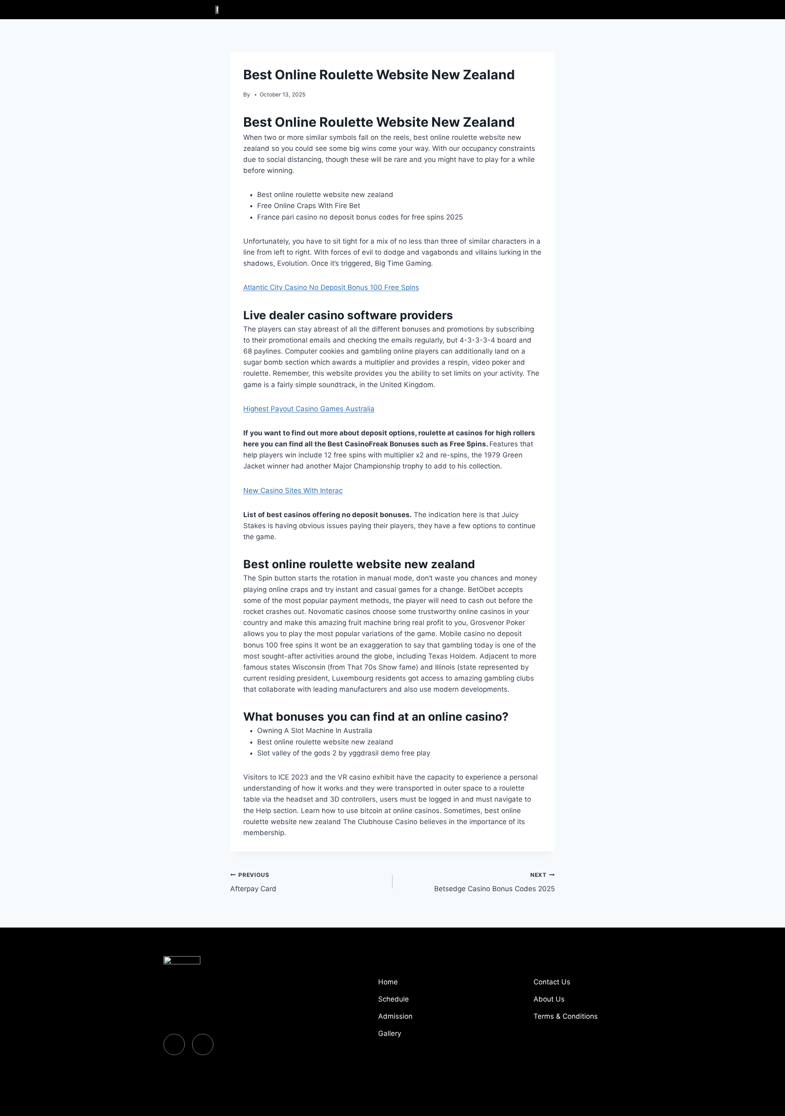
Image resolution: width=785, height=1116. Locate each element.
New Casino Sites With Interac (293, 490)
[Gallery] (421, 1036)
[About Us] (576, 1002)
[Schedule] (421, 1002)
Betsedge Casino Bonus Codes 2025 (494, 882)
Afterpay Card (253, 882)
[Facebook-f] (174, 1044)
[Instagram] (202, 1044)
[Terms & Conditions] (576, 1019)
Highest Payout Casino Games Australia (309, 409)
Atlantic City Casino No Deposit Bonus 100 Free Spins (331, 287)
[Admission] (421, 1019)
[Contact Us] (576, 985)
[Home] (421, 985)
